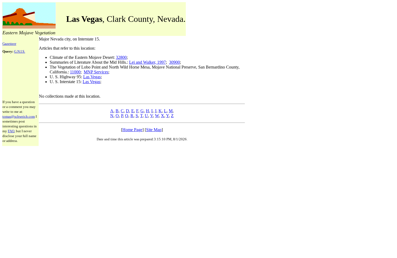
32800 (121, 57)
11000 (75, 72)
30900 (174, 62)
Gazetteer (9, 44)
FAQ (11, 131)
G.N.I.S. (19, 51)
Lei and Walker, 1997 (147, 62)
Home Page (132, 129)
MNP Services (96, 72)
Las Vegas (92, 76)
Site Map (154, 129)
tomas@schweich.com (18, 116)
